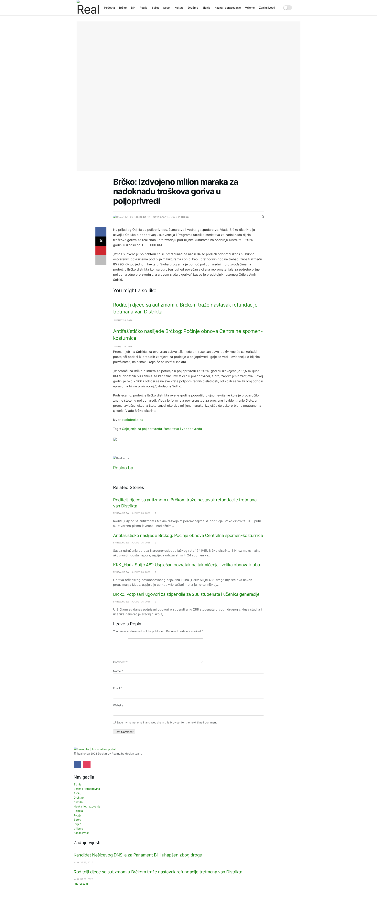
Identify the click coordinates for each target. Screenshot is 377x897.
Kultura (179, 7)
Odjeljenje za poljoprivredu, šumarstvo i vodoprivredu (162, 429)
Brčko (123, 7)
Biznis (206, 7)
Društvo (193, 7)
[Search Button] (298, 7)
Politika (78, 810)
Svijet (155, 7)
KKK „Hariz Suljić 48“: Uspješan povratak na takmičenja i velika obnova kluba (186, 564)
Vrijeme (250, 7)
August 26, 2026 (123, 320)
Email (117, 688)
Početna (109, 7)
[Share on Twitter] (100, 241)
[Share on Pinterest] (100, 250)
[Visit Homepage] (88, 7)
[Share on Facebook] (100, 231)
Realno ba (140, 216)
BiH (133, 7)
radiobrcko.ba (132, 420)
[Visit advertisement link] (188, 446)
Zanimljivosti (267, 7)
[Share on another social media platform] (100, 260)
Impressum (81, 883)
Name (118, 671)
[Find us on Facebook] (77, 764)
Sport (166, 7)
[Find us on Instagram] (87, 764)
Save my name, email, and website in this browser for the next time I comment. (167, 722)
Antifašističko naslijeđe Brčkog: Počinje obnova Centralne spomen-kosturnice (188, 535)
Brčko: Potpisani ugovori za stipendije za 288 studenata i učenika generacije (186, 594)
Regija (143, 7)
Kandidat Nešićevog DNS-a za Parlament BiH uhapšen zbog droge (138, 854)
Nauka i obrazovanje (227, 7)
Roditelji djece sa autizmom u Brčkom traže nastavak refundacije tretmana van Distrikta (158, 871)
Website (118, 705)
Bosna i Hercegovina (87, 788)
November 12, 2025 (165, 216)
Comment (120, 662)
